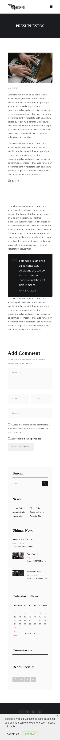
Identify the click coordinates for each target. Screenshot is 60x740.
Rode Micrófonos (34, 571)
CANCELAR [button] (13, 734)
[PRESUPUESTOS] (30, 68)
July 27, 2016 (13, 88)
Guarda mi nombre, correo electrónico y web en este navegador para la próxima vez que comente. (29, 428)
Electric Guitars (18, 508)
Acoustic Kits (35, 516)
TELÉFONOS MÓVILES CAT (23, 539)
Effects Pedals (35, 508)
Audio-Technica (33, 554)
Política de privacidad (30, 439)
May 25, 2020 (18, 543)
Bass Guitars (18, 516)
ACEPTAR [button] (30, 734)
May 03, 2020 (32, 557)
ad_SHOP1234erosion (24, 546)
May (15, 635)
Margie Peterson (27, 291)
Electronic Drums (37, 512)
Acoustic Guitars (19, 512)
